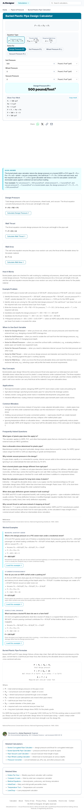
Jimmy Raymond (24, 733)
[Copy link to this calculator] (47, 124)
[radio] (16, 40)
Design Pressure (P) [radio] (16, 49)
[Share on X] (42, 124)
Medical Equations (14, 781)
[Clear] (54, 64)
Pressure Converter (15, 760)
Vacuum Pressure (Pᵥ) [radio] (17, 54)
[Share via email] (51, 124)
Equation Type (12, 35)
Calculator (13, 801)
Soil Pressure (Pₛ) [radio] (35, 49)
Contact (71, 801)
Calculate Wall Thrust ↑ (16, 236)
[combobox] (68, 63)
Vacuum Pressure (12, 76)
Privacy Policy (41, 801)
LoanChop (11, 790)
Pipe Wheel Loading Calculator (19, 757)
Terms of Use (29, 801)
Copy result (73, 98)
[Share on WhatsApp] (38, 124)
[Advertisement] (42, 147)
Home (5, 10)
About (21, 801)
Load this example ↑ (14, 565)
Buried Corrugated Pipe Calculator (20, 747)
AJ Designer (8, 3)
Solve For (10, 46)
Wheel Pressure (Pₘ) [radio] (54, 49)
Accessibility (52, 801)
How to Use (63, 801)
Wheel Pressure (12, 68)
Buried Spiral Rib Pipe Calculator (19, 751)
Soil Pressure (11, 60)
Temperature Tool (14, 787)
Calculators (22, 3)
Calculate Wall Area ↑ (15, 262)
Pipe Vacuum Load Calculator (18, 754)
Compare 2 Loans (14, 778)
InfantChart (11, 784)
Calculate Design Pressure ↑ (18, 213)
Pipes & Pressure (17, 10)
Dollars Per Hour (13, 775)
